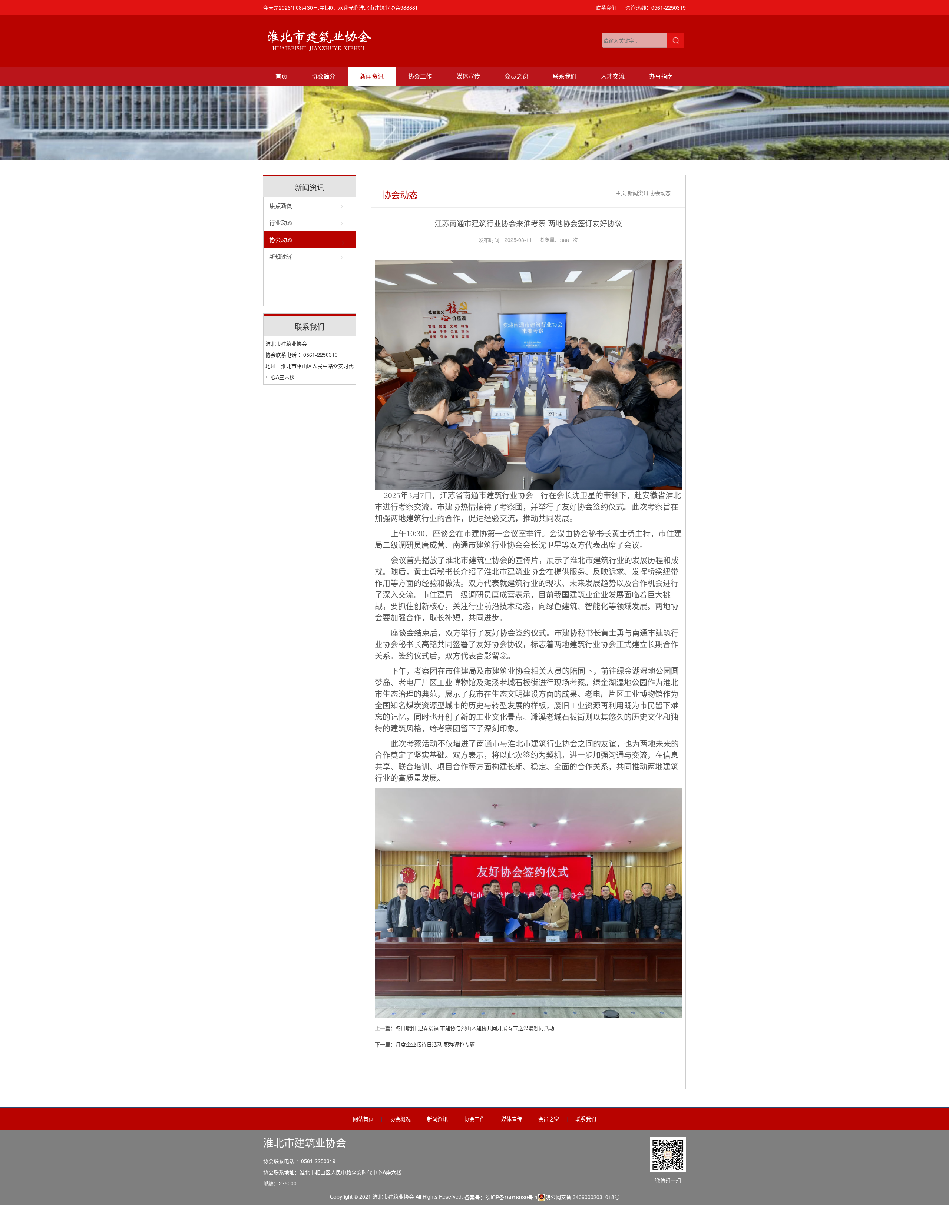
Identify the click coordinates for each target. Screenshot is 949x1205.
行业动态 (281, 222)
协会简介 (323, 76)
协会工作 (420, 76)
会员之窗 (516, 76)
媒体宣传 (468, 76)
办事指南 (661, 76)
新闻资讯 (372, 76)
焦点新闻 (281, 205)
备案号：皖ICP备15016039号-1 (501, 1197)
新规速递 (281, 256)
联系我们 (606, 7)
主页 (621, 192)
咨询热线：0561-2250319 (655, 7)
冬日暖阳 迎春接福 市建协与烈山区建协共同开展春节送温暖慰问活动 (475, 1028)
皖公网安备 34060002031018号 (582, 1197)
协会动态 (281, 239)
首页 (281, 76)
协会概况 (400, 1118)
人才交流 (613, 76)
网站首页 (363, 1118)
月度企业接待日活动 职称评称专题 (435, 1044)
